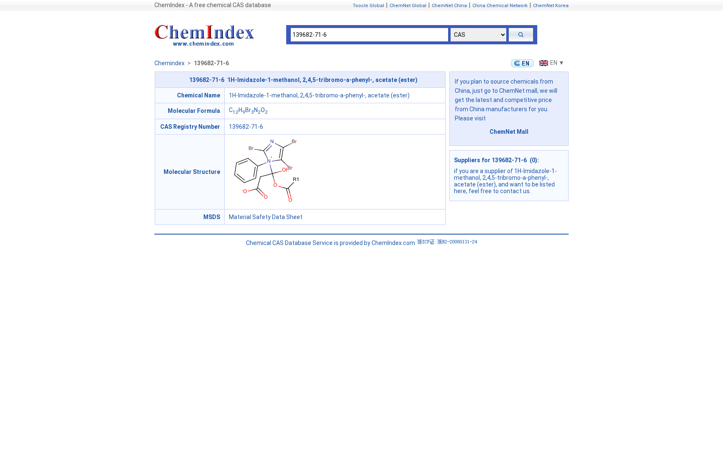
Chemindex (169, 63)
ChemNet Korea (551, 5)
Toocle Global (368, 5)
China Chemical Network (500, 5)
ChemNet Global (408, 5)
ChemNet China (449, 5)
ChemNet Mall (509, 131)
